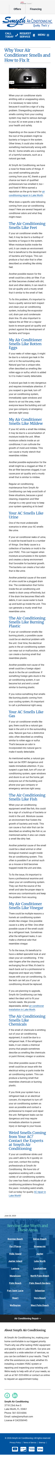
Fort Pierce (15, 1246)
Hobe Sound (15, 1253)
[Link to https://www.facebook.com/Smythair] (7, 1395)
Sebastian (40, 1290)
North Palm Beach (40, 1276)
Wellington (15, 1305)
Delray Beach (40, 1239)
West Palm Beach (40, 1305)
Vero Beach (40, 1298)
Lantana (15, 1268)
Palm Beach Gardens (39, 1283)
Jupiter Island (15, 1261)
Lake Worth (39, 1261)
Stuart (15, 1298)
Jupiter (39, 1253)
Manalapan (15, 1276)
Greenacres (40, 1246)
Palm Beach (15, 1283)
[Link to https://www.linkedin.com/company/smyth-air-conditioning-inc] (15, 1395)
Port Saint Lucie (15, 1290)
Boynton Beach (15, 1239)
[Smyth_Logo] (27, 16)
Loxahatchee (39, 1268)
